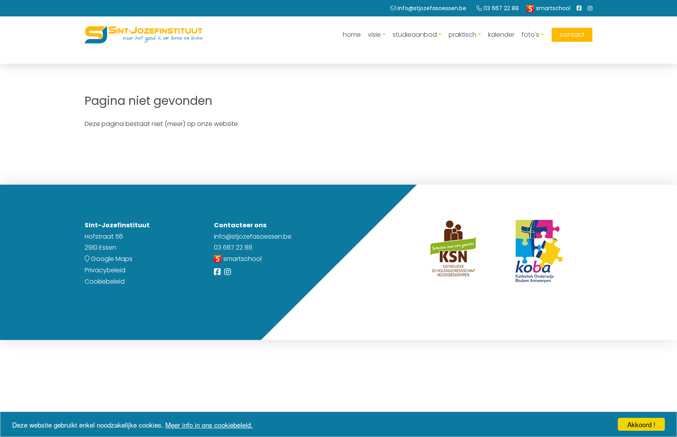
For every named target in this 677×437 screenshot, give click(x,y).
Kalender (501, 34)
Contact (572, 34)
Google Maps (110, 258)
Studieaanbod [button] (415, 34)
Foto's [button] (530, 34)
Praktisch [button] (462, 34)
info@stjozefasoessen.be (252, 236)
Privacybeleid (105, 270)
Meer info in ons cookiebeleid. (209, 425)
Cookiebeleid (105, 281)
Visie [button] (374, 34)
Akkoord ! (641, 424)
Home (352, 34)
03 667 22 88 (233, 247)
